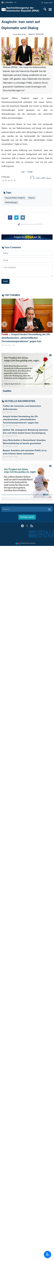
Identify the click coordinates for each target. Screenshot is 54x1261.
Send (5, 281)
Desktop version (27, 517)
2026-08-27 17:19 (11, 412)
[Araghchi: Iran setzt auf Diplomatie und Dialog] (27, 51)
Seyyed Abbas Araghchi (15, 198)
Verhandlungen (11, 202)
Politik (30, 172)
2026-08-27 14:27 (11, 446)
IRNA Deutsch (23, 9)
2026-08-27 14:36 (11, 436)
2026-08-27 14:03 (11, 457)
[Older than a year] (27, 370)
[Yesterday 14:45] (27, 316)
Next (50, 324)
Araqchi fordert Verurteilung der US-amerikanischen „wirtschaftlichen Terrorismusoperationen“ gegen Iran (25, 338)
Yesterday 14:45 (9, 345)
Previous (4, 324)
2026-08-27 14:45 (11, 426)
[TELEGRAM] (22, 525)
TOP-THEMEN (12, 295)
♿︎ (48, 1254)
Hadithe (7, 391)
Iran (23, 172)
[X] (27, 525)
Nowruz (32, 198)
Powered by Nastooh (28, 543)
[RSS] (32, 525)
